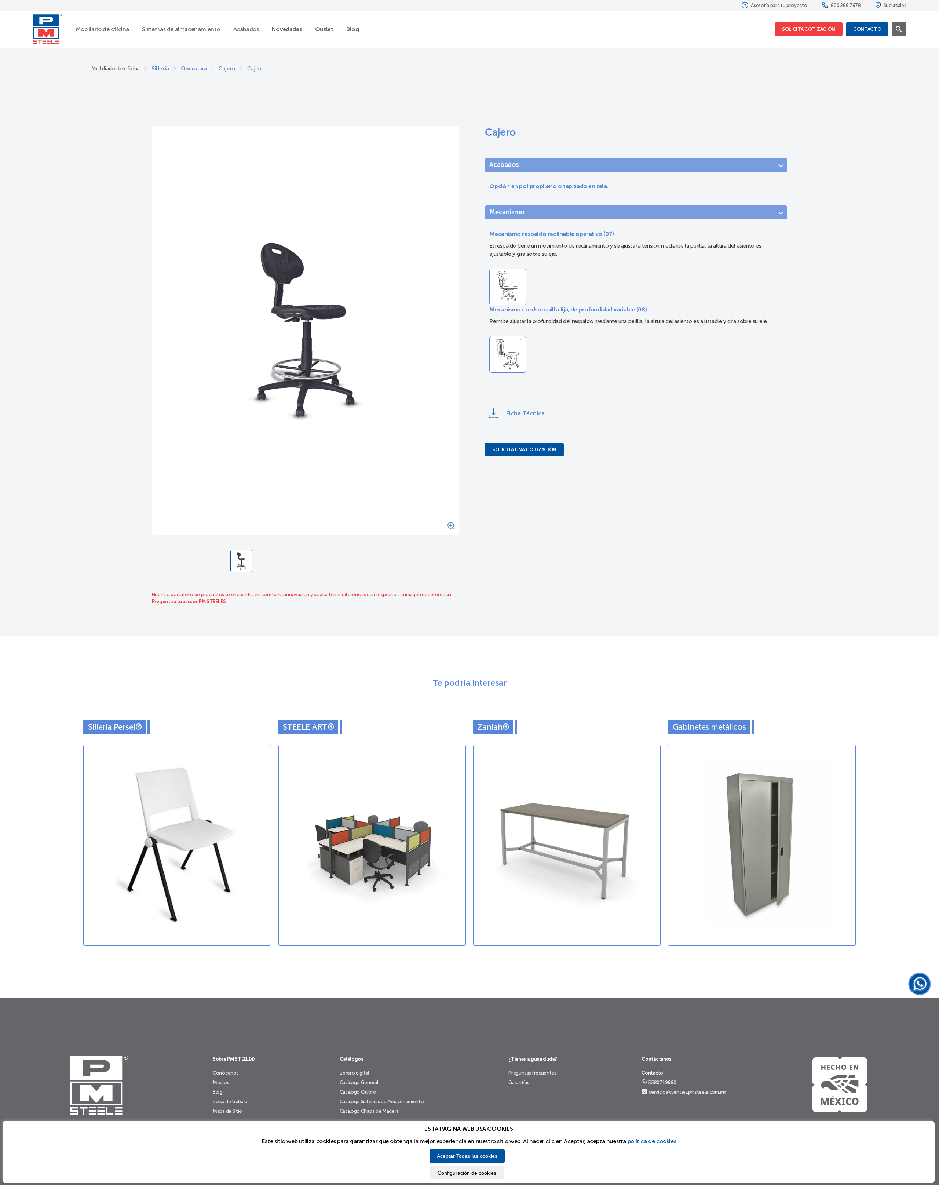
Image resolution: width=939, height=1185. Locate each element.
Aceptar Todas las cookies (467, 1156)
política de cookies (652, 1141)
